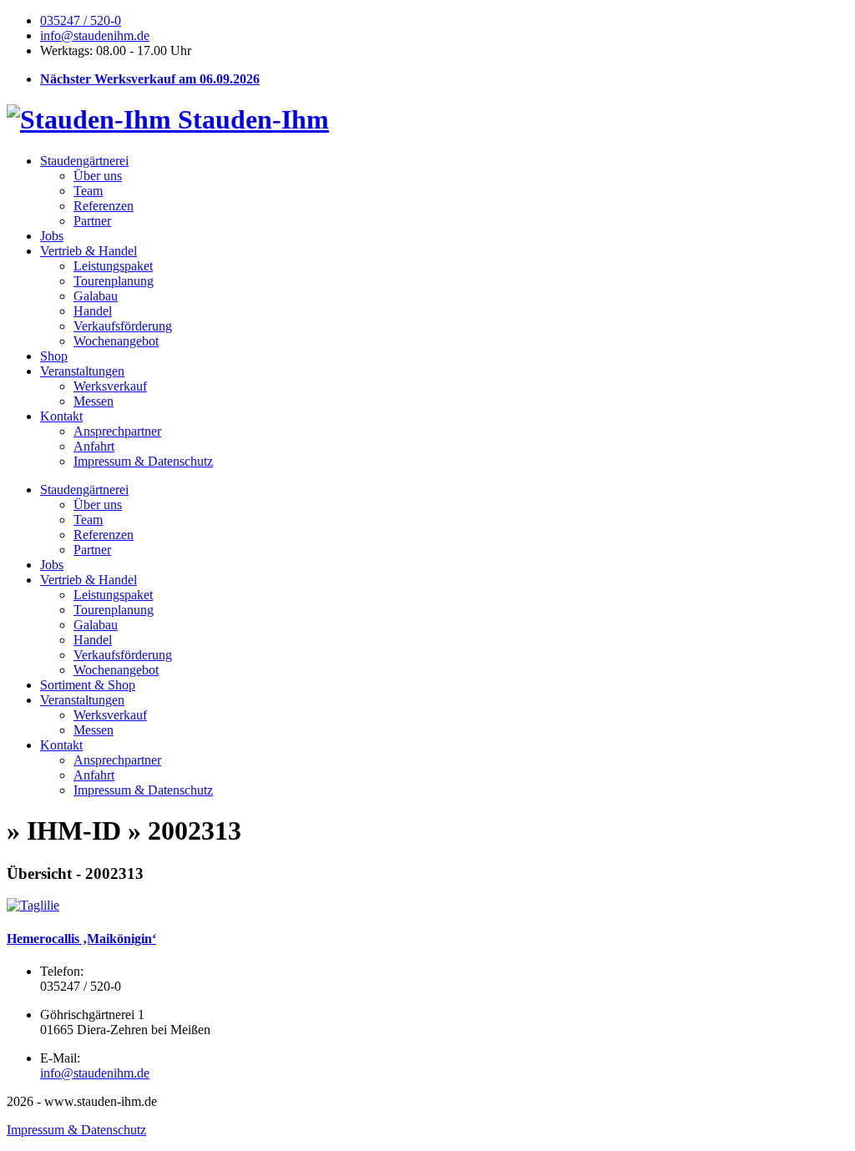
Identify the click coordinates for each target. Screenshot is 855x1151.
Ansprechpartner (117, 431)
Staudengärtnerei (84, 161)
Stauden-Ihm (250, 119)
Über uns (97, 176)
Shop (54, 356)
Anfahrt (93, 446)
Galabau (95, 296)
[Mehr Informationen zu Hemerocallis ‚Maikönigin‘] (33, 905)
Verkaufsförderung (122, 326)
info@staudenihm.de (94, 35)
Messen (93, 401)
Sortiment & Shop (87, 685)
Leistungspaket (113, 266)
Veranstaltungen (82, 371)
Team (88, 191)
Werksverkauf (110, 386)
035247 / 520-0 (80, 20)
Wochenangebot (116, 341)
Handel (92, 311)
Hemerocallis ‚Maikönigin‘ (81, 938)
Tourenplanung (113, 281)
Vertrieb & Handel (88, 251)
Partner (92, 221)
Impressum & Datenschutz (143, 461)
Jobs (51, 236)
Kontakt (61, 416)
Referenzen (103, 206)
